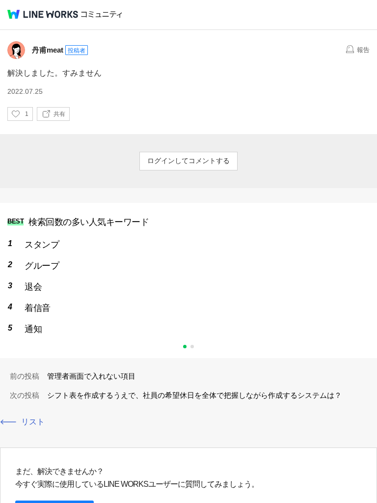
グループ (42, 266)
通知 (33, 329)
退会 (33, 287)
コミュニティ (101, 14)
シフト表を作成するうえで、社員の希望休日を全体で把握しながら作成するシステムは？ (194, 395)
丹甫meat (47, 50)
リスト (33, 422)
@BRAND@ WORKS (42, 14)
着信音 (38, 308)
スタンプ (42, 245)
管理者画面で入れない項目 (91, 376)
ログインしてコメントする (188, 161)
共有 (59, 114)
